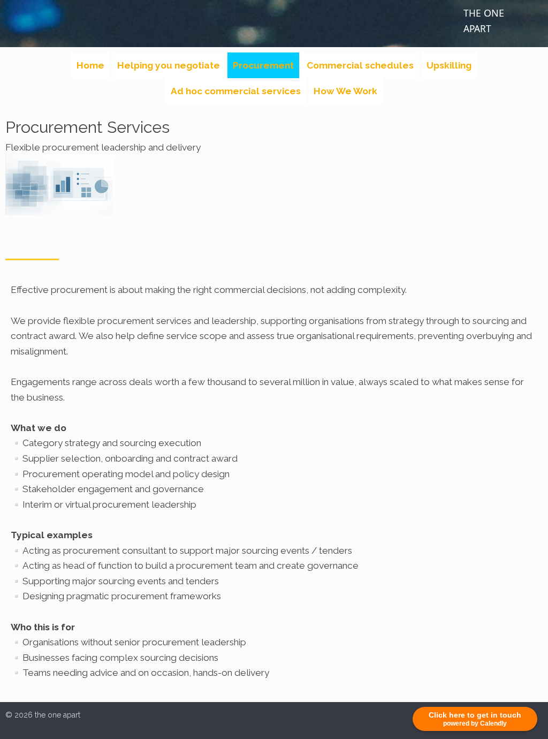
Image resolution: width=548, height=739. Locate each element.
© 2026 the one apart (42, 715)
